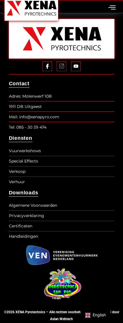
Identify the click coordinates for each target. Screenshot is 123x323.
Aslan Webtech (61, 319)
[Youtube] (76, 66)
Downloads (23, 193)
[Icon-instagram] (61, 66)
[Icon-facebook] (47, 66)
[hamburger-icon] (112, 8)
